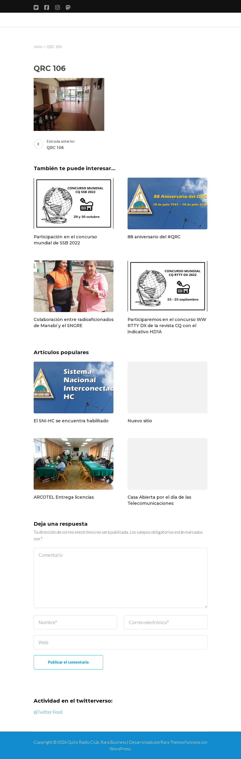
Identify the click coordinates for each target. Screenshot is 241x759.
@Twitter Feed (48, 712)
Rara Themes (172, 742)
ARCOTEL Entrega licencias (64, 497)
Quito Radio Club (83, 742)
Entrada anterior (61, 144)
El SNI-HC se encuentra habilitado (71, 420)
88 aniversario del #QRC (154, 236)
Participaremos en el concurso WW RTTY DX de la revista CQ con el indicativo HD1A (167, 325)
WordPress (120, 748)
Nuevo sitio (140, 420)
